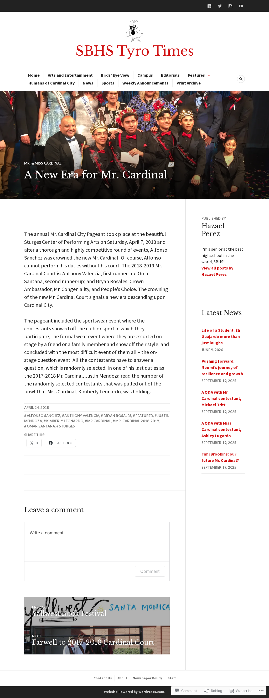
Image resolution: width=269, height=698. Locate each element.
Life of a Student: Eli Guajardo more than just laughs (220, 336)
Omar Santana (41, 426)
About (122, 678)
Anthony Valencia (81, 416)
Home (34, 75)
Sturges (67, 426)
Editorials (170, 75)
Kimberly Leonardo (64, 421)
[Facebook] (209, 6)
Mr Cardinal (99, 421)
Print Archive (189, 83)
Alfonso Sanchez (43, 416)
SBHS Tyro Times (135, 51)
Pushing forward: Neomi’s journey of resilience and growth (222, 367)
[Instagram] (230, 6)
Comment (150, 571)
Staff (172, 678)
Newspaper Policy (147, 678)
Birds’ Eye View (115, 75)
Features (196, 75)
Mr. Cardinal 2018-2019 (137, 421)
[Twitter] (220, 6)
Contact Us (103, 678)
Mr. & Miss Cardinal (42, 163)
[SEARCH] (241, 79)
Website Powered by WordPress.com (134, 692)
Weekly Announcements (145, 83)
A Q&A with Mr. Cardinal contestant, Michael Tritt (221, 398)
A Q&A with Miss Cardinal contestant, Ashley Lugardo (221, 429)
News (88, 83)
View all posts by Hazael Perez (217, 271)
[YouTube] (241, 6)
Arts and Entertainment (70, 75)
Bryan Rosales (117, 416)
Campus (145, 75)
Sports (107, 83)
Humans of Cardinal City (51, 83)
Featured (144, 416)
